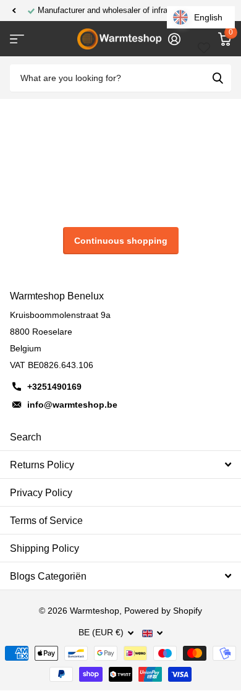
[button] (13, 10)
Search (25, 437)
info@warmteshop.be (72, 405)
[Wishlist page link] (204, 39)
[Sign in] (173, 39)
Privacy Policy (41, 492)
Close (120, 464)
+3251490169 (54, 387)
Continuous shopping (120, 241)
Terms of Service (46, 520)
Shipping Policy (44, 548)
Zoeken (217, 78)
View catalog (17, 39)
